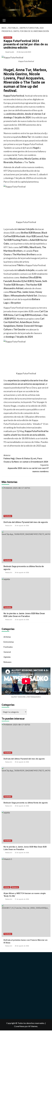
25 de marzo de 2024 (24, 52)
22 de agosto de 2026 (22, 619)
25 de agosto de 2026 (22, 525)
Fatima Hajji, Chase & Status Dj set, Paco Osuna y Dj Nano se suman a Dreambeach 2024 (26, 458)
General (7, 652)
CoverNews (19, 1026)
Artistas (7, 637)
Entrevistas (9, 642)
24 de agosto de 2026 (22, 572)
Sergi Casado (9, 52)
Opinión (7, 657)
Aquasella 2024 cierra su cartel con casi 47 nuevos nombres (28, 468)
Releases (7, 662)
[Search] (47, 20)
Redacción (8, 525)
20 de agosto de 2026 (22, 946)
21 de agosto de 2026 (22, 899)
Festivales (7, 37)
